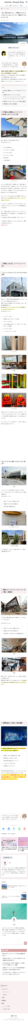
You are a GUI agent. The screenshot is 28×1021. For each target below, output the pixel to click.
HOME (15, 1016)
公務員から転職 (6, 1009)
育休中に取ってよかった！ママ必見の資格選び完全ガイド (13, 954)
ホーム (6, 5)
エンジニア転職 (6, 1006)
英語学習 (5, 994)
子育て (21, 5)
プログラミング (6, 992)
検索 (25, 943)
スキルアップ (15, 5)
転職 (10, 5)
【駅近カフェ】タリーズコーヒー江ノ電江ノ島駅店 (14, 101)
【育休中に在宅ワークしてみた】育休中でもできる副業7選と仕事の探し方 (13, 959)
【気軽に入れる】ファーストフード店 (11, 94)
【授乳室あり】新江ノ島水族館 (10, 103)
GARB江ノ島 (4, 225)
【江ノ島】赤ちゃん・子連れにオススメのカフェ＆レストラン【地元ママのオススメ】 (13, 973)
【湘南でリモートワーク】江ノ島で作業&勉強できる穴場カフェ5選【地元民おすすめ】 (13, 968)
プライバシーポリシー (14, 1018)
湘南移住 (13, 833)
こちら (2, 775)
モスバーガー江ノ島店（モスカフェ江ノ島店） (14, 98)
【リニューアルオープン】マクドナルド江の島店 (15, 96)
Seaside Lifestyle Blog (14, 2)
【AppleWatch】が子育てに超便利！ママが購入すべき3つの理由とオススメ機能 (13, 964)
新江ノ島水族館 (19, 748)
